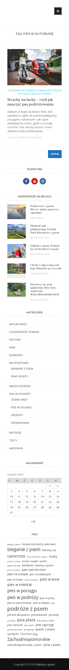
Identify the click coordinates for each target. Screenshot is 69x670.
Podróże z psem (45, 664)
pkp (53, 603)
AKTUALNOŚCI (18, 324)
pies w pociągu (22, 590)
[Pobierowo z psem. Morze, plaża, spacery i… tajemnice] (16, 211)
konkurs (28, 565)
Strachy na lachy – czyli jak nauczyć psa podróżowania (30, 101)
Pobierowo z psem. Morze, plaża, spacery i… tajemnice (45, 209)
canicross (16, 556)
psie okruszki (15, 625)
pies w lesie (49, 579)
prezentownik (39, 615)
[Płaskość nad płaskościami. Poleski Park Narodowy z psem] (16, 231)
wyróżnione (16, 448)
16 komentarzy (34, 137)
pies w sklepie (41, 603)
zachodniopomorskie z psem (24, 645)
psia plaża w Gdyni (45, 620)
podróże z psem (27, 608)
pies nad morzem (34, 570)
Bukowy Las (49, 550)
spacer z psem (45, 629)
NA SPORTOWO (19, 363)
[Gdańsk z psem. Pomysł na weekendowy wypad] (16, 250)
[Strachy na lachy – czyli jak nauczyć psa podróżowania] (34, 68)
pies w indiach (31, 580)
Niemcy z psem (44, 565)
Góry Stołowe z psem (37, 556)
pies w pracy (47, 598)
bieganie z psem (23, 549)
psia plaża (26, 619)
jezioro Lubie (13, 561)
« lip (33, 521)
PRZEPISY (17, 415)
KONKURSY (16, 355)
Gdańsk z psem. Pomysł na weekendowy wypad (44, 247)
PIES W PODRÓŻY (40, 93)
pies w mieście (19, 584)
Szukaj (55, 153)
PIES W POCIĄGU (21, 407)
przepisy (11, 620)
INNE (12, 347)
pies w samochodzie (19, 603)
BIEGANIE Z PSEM (22, 368)
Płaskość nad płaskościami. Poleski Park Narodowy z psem (44, 229)
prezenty (54, 615)
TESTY (13, 440)
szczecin (13, 634)
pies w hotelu (15, 579)
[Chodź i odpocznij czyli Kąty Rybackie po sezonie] (16, 268)
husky (53, 556)
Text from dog (28, 634)
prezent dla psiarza (18, 615)
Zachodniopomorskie (28, 639)
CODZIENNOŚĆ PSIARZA (22, 90)
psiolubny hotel (14, 629)
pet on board (13, 570)
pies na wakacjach (40, 574)
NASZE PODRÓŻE (20, 386)
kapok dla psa (13, 565)
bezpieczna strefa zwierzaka (38, 544)
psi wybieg (28, 629)
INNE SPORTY (19, 376)
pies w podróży (22, 597)
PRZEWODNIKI (20, 423)
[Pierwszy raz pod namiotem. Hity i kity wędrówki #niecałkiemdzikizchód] (16, 289)
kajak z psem (39, 561)
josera (26, 561)
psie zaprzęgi (45, 625)
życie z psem (51, 645)
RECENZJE (15, 432)
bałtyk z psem (14, 544)
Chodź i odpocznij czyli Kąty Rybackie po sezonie (46, 266)
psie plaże (29, 625)
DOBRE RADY (44, 90)
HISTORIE (15, 339)
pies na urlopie (17, 574)
